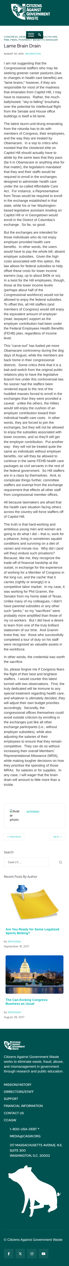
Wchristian (14, 941)
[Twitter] (20, 1253)
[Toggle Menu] (31, 35)
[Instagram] (32, 1253)
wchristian (33, 53)
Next (56, 837)
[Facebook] (8, 1253)
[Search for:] (26, 862)
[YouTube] (43, 1253)
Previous (15, 837)
